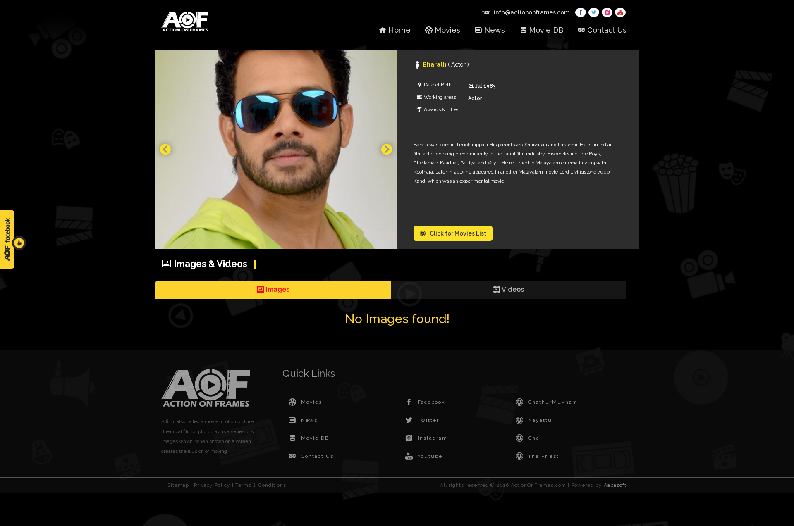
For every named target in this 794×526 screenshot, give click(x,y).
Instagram (432, 438)
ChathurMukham (553, 402)
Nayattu (540, 420)
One (534, 438)
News (494, 30)
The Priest (543, 456)
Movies (447, 30)
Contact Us (607, 30)
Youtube (430, 456)
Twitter (428, 420)
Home (399, 30)
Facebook (431, 402)
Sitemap (178, 485)
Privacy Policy (212, 485)
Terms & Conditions (260, 485)
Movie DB (546, 30)
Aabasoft (615, 485)
